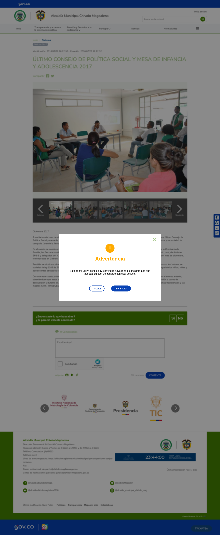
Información (121, 288)
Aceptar (97, 288)
